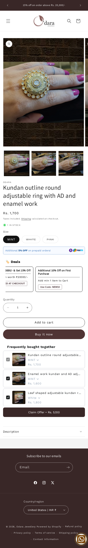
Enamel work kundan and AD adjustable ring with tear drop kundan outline (55, 374)
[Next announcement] (80, 5)
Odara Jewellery (26, 526)
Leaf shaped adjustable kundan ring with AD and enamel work (55, 393)
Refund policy (73, 526)
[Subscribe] (68, 467)
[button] (8, 21)
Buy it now (44, 334)
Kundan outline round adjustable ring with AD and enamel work (55, 355)
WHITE (33, 240)
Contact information (46, 539)
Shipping (26, 219)
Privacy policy (22, 533)
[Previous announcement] (7, 5)
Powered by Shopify (49, 526)
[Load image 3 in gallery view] (70, 163)
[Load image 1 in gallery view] (16, 163)
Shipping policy (68, 533)
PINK (52, 240)
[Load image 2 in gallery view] (43, 163)
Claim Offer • (44, 412)
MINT (11, 239)
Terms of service (45, 533)
